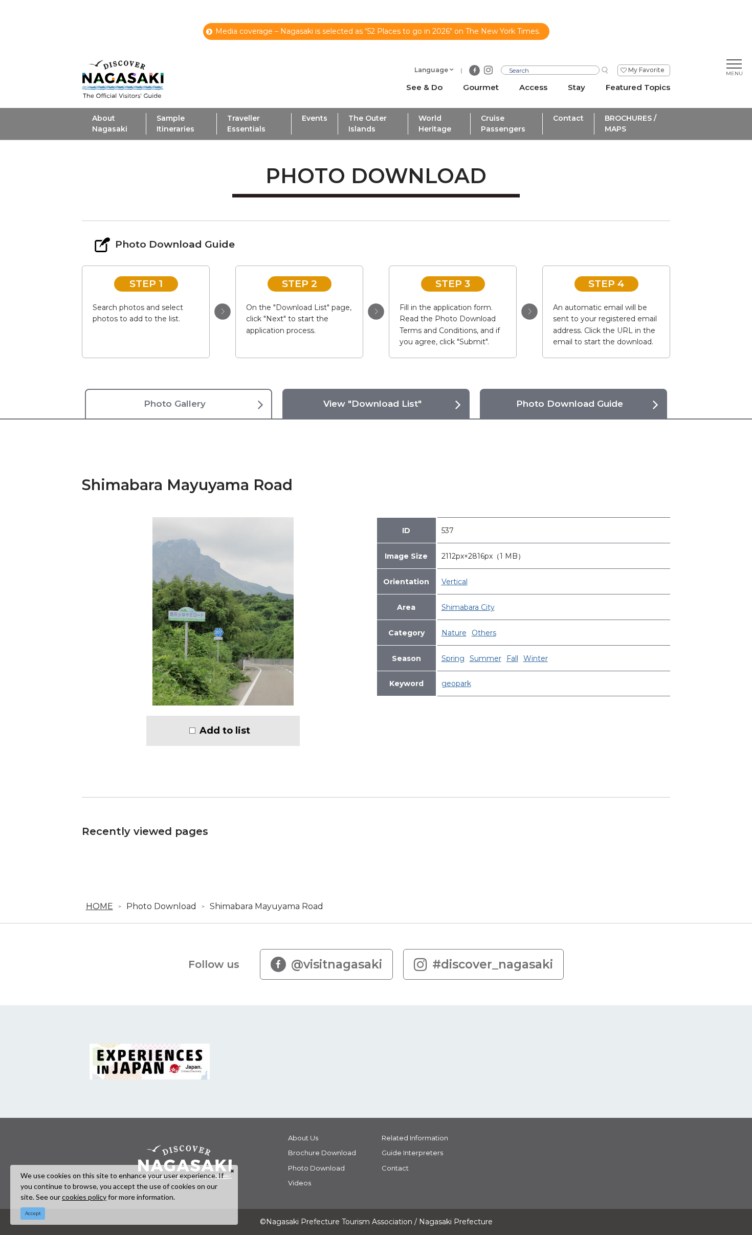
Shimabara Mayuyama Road (266, 906)
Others (484, 632)
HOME (99, 906)
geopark (456, 683)
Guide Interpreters (412, 1153)
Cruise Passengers (503, 124)
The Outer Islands (367, 124)
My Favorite (646, 70)
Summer (485, 658)
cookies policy (84, 1197)
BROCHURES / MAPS (630, 124)
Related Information (415, 1138)
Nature (454, 632)
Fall (512, 658)
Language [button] (431, 70)
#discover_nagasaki (492, 964)
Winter (535, 658)
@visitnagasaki (336, 964)
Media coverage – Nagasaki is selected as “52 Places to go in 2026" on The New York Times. (377, 31)
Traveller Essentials (246, 124)
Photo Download (161, 906)
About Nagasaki (109, 124)
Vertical (454, 581)
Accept (33, 1213)
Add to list (225, 730)
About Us (303, 1138)
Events (314, 118)
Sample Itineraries (175, 124)
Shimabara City (468, 607)
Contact (568, 118)
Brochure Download (322, 1153)
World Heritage (434, 124)
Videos (299, 1183)
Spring (453, 658)
